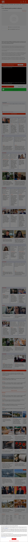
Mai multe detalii (6, 528)
